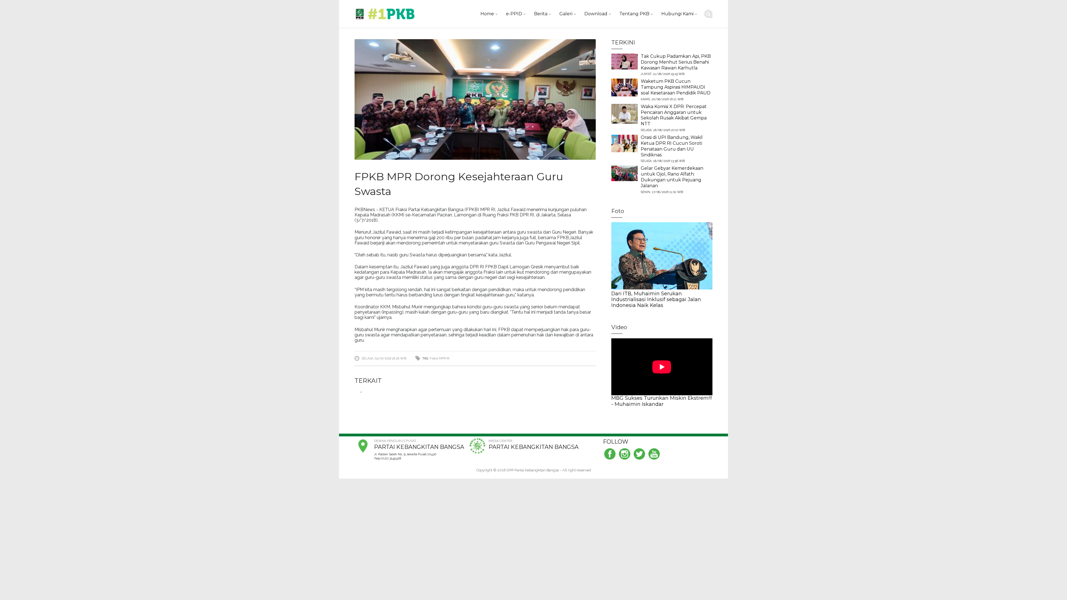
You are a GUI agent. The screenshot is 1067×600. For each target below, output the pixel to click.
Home (487, 13)
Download (595, 13)
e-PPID (514, 13)
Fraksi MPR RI (439, 358)
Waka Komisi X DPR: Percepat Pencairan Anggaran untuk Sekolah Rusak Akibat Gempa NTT (674, 115)
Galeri (565, 13)
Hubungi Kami (677, 13)
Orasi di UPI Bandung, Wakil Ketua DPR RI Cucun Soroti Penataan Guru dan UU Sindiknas (672, 146)
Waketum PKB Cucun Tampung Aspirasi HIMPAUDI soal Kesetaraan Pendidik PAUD (675, 87)
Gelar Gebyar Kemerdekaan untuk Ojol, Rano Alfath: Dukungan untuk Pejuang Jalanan (672, 177)
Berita (540, 13)
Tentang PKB (634, 13)
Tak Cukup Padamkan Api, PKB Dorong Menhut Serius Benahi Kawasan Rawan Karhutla (676, 62)
